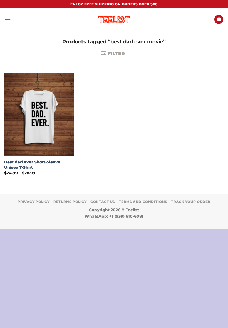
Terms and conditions (143, 202)
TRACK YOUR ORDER (190, 202)
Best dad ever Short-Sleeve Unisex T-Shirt (32, 165)
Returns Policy (70, 202)
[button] (7, 19)
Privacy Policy (34, 202)
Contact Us (102, 202)
